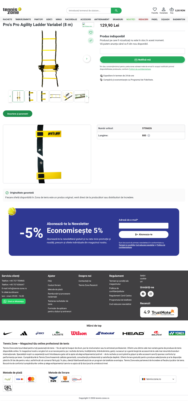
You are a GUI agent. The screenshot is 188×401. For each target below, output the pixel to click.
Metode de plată (55, 289)
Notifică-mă (144, 59)
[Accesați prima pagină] (12, 10)
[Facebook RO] (143, 294)
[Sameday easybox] (77, 379)
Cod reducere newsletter (145, 245)
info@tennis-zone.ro (17, 288)
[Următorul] (86, 58)
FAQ (50, 281)
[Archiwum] (88, 24)
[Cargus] (65, 379)
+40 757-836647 (19, 2)
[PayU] (8, 379)
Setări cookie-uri (143, 278)
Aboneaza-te (145, 234)
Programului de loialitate (120, 300)
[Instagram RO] (151, 294)
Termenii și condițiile (127, 245)
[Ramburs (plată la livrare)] (8, 388)
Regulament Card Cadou (120, 295)
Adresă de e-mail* (128, 219)
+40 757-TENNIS (16, 281)
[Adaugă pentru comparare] (91, 40)
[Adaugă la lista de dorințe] (91, 32)
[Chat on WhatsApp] (14, 301)
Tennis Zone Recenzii (88, 285)
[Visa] (19, 379)
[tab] (17, 113)
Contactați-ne (85, 281)
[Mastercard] (31, 379)
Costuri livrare (54, 285)
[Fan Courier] (53, 379)
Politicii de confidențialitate (140, 69)
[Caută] (116, 11)
